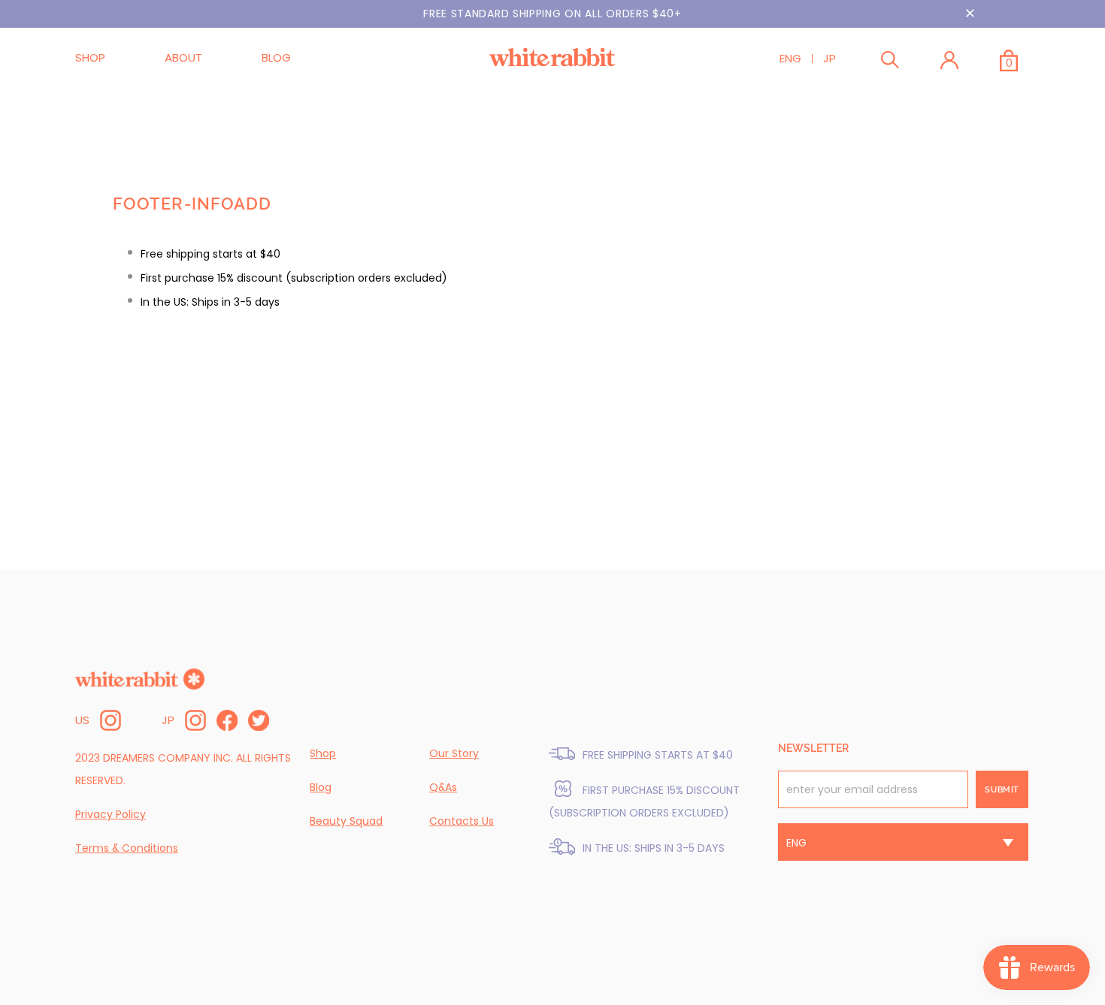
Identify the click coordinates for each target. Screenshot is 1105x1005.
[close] (969, 13)
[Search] (890, 62)
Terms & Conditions (126, 848)
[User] (949, 62)
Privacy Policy (110, 814)
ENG (790, 58)
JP (829, 58)
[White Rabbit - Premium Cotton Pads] (552, 57)
